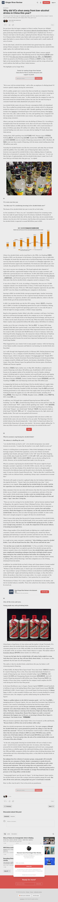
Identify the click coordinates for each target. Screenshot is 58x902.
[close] (42, 847)
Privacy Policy (40, 871)
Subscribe (29, 866)
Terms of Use (36, 869)
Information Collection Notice (28, 871)
